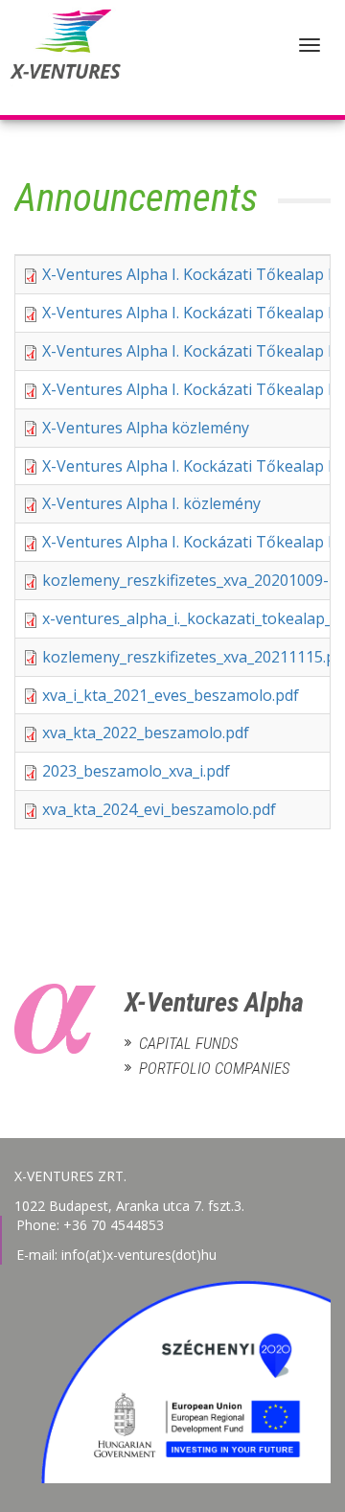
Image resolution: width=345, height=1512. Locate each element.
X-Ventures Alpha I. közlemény (151, 503)
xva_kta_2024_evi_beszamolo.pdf (159, 809)
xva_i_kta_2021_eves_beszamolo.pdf (170, 695)
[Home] (62, 57)
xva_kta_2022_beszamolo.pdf (145, 732)
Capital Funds (188, 1044)
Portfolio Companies (214, 1068)
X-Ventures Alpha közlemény (145, 427)
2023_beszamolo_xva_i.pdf (136, 770)
